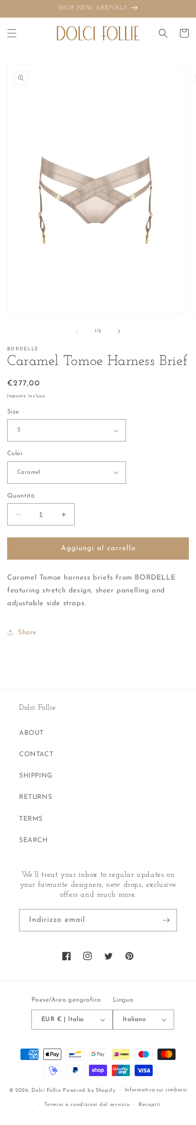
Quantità (21, 496)
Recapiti (149, 1104)
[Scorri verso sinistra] (77, 331)
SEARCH (33, 840)
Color (15, 453)
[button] (11, 33)
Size (13, 412)
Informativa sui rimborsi (156, 1090)
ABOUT (31, 733)
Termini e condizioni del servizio (86, 1104)
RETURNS (35, 797)
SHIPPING (36, 775)
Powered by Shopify (89, 1090)
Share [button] (27, 632)
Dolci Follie (46, 1090)
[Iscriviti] (166, 920)
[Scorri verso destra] (118, 331)
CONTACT (36, 754)
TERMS (31, 819)
